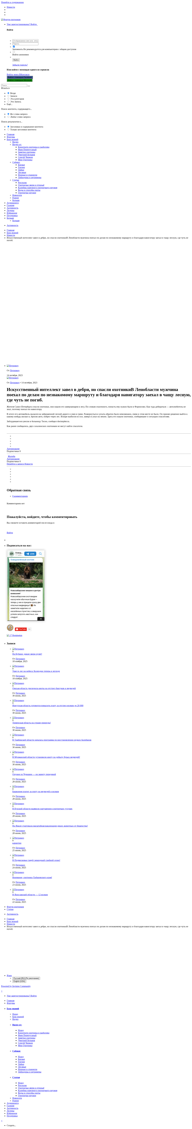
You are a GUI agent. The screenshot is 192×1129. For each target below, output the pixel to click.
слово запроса (20, 117)
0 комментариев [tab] (20, 496)
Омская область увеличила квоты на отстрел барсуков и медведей (44, 688)
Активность (12, 208)
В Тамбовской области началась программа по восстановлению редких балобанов (51, 740)
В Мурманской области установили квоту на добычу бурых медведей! (46, 757)
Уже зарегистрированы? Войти (22, 24)
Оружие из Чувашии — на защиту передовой (34, 774)
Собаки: (16, 162)
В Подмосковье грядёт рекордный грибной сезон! (36, 860)
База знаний (12, 139)
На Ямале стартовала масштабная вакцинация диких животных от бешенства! (50, 826)
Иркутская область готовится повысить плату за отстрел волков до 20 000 (47, 705)
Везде (13, 93)
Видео (15, 142)
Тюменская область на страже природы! (31, 723)
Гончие (21, 167)
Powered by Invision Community (16, 986)
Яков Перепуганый (27, 149)
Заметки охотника (26, 152)
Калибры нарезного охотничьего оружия (37, 187)
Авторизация (13, 448)
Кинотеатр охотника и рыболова (33, 147)
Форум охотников (15, 907)
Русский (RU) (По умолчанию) (26, 978)
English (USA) (19, 981)
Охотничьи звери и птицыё (31, 185)
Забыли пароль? (20, 65)
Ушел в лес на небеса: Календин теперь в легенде (36, 671)
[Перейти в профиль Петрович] (12, 365)
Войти (16, 60)
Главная (10, 134)
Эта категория (17, 99)
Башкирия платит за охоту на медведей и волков (35, 791)
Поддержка (12, 215)
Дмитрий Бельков (26, 154)
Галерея (10, 205)
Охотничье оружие (27, 192)
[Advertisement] (85, 268)
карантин (16, 843)
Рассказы (22, 182)
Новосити (17, 195)
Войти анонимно (20, 54)
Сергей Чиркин (25, 157)
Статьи (15, 180)
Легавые (22, 172)
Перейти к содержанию (12, 2)
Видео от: (17, 144)
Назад (15, 1014)
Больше (16, 200)
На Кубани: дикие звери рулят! (27, 654)
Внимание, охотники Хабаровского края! (32, 877)
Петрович (14, 370)
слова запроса (18, 114)
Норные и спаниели (27, 175)
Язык (9, 975)
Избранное (12, 213)
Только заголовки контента (23, 129)
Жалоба (11, 456)
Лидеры (10, 210)
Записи (13, 96)
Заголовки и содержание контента (26, 127)
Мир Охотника (25, 160)
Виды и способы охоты (29, 190)
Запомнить (17, 49)
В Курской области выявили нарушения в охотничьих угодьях (42, 808)
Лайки (21, 170)
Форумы (11, 137)
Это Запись (15, 101)
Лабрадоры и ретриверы (29, 177)
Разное (15, 198)
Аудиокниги (13, 203)
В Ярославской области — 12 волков (30, 894)
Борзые (21, 165)
